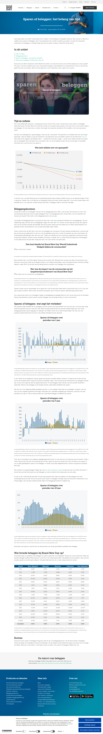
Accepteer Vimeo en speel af (43, 96)
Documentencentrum (44, 697)
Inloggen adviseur (73, 1)
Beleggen (29, 7)
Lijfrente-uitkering (11, 691)
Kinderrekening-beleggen (14, 695)
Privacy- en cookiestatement (46, 701)
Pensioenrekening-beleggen (15, 683)
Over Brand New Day (75, 683)
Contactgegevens (74, 689)
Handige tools (46, 7)
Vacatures (86, 1)
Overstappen (10, 704)
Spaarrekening (10, 699)
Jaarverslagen (73, 687)
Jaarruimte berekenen (44, 689)
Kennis (80, 1)
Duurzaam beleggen (44, 685)
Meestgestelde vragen (44, 687)
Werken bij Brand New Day (77, 685)
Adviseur (64, 1)
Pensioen (20, 7)
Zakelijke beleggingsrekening (15, 697)
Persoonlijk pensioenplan (14, 701)
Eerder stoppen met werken (46, 691)
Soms (83, 137)
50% (58, 222)
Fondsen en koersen (44, 693)
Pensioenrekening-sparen (14, 685)
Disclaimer (41, 706)
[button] (65, 8)
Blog (39, 683)
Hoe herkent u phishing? (45, 695)
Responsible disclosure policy (47, 704)
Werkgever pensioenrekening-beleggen (18, 689)
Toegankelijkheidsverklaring (46, 699)
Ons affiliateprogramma (76, 691)
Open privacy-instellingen (61, 96)
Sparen (37, 7)
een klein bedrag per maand (53, 470)
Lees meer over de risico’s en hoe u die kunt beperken (55, 663)
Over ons (93, 1)
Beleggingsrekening (12, 693)
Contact (55, 7)
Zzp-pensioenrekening (13, 687)
